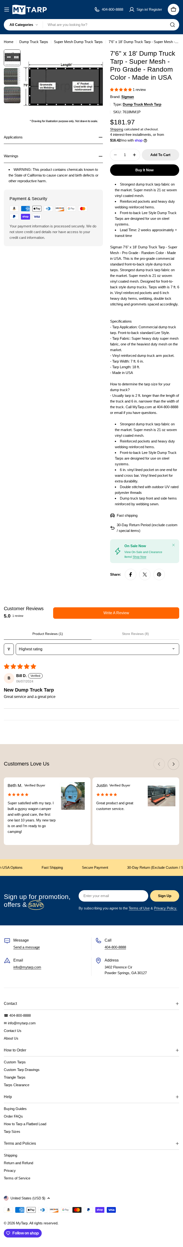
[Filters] (9, 649)
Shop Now (139, 557)
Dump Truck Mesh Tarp (142, 104)
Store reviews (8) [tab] (135, 634)
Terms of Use (139, 908)
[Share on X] (145, 574)
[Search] (172, 25)
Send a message (26, 947)
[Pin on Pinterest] (159, 574)
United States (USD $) (27, 1198)
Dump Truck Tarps (33, 42)
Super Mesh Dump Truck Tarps (78, 42)
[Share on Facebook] (130, 574)
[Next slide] (173, 764)
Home (8, 42)
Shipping (116, 129)
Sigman (127, 97)
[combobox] (91, 24)
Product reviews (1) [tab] (47, 634)
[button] (121, 90)
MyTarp (22, 1223)
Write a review (116, 613)
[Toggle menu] (7, 9)
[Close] (173, 545)
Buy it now (144, 170)
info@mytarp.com (27, 967)
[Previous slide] (159, 764)
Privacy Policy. (165, 908)
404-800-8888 (115, 947)
